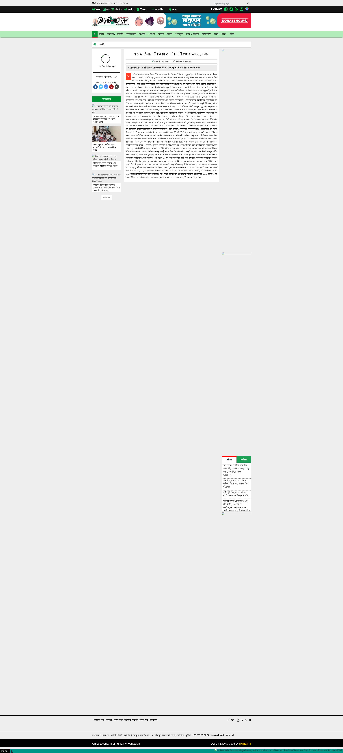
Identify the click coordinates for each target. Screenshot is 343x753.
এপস (174, 9)
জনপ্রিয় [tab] (244, 459)
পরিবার (231, 34)
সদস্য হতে (118, 720)
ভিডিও (98, 9)
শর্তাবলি (135, 720)
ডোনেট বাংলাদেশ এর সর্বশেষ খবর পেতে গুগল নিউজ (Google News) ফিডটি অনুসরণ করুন (163, 67)
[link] (224, 34)
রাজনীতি (102, 44)
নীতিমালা (127, 720)
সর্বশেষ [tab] (229, 459)
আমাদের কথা (99, 720)
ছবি (107, 9)
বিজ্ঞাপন (130, 9)
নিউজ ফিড (144, 720)
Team (143, 9)
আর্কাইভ (118, 9)
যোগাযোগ (153, 720)
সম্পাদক (109, 720)
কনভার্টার (158, 9)
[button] (102, 34)
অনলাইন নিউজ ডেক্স (106, 66)
